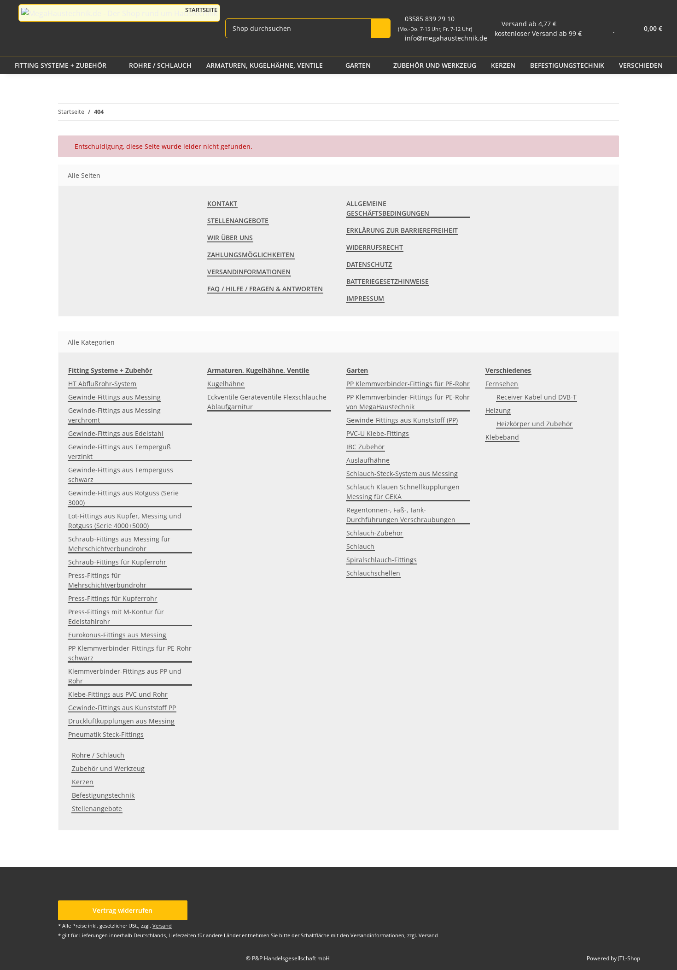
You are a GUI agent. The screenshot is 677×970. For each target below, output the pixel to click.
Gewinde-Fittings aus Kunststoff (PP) (402, 420)
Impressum (365, 298)
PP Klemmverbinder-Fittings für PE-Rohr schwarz (130, 653)
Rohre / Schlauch (98, 755)
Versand (162, 925)
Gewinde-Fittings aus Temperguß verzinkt (119, 451)
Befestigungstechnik (103, 795)
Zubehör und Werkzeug (108, 768)
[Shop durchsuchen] (381, 28)
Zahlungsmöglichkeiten (250, 254)
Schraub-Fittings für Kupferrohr (117, 562)
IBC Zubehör (365, 446)
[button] (595, 28)
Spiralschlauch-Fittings (381, 559)
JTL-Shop (629, 958)
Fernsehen (501, 383)
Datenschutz (369, 264)
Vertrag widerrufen (122, 910)
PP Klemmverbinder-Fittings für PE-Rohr (408, 383)
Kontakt (222, 203)
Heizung (498, 410)
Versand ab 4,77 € (529, 23)
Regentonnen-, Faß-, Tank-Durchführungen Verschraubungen (400, 515)
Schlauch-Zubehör (374, 533)
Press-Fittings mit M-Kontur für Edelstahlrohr (116, 616)
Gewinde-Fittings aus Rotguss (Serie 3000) (123, 497)
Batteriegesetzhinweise (387, 281)
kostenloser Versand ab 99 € (538, 33)
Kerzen (82, 781)
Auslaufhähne (368, 460)
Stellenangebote (237, 220)
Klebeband (502, 437)
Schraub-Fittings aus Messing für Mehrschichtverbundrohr (119, 544)
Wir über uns (230, 237)
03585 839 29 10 (435, 23)
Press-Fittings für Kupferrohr (112, 598)
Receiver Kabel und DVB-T (536, 397)
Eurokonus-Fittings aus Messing (117, 634)
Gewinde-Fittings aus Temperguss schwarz (120, 474)
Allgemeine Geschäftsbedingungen (387, 208)
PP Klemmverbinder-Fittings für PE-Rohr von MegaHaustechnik (408, 402)
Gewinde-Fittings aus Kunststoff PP (122, 707)
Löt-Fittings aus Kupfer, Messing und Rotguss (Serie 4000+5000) (124, 520)
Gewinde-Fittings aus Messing (114, 397)
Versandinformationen (249, 271)
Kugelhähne (226, 383)
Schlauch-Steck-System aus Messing (402, 473)
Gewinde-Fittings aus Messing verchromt (114, 415)
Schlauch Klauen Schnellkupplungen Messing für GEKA (403, 491)
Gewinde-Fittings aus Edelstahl (115, 433)
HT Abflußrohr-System (102, 383)
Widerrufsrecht (374, 247)
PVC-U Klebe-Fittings (377, 433)
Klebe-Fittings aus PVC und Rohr (118, 694)
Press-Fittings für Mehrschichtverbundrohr (107, 580)
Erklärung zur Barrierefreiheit (402, 230)
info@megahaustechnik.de (446, 38)
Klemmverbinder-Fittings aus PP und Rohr (124, 676)
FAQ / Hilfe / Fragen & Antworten (265, 288)
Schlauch (360, 546)
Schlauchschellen (373, 573)
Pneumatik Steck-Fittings (106, 734)
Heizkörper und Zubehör (534, 423)
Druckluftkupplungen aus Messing (121, 721)
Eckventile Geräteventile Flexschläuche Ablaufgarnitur (267, 402)
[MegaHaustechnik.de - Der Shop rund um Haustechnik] (119, 13)
